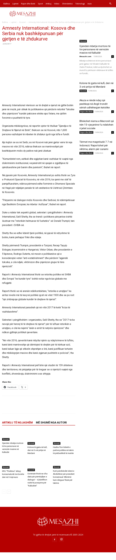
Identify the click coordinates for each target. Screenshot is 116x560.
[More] (33, 51)
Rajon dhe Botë (28, 3)
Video (56, 3)
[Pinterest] (19, 51)
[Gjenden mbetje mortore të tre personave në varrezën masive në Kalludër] (13, 435)
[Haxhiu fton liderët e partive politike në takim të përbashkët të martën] (64, 437)
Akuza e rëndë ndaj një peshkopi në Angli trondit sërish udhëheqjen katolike (94, 104)
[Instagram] (61, 539)
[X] (12, 51)
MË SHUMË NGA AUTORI (51, 422)
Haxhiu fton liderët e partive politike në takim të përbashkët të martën (63, 450)
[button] (110, 3)
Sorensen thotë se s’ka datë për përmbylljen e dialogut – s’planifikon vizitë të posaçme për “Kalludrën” (37, 480)
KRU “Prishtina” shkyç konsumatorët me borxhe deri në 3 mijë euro (13, 474)
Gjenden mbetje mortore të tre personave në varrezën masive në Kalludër (94, 49)
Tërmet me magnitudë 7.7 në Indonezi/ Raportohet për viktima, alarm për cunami (95, 145)
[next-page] (9, 492)
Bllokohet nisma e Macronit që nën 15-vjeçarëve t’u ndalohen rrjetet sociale (96, 125)
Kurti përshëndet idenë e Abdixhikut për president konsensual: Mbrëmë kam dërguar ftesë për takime (63, 477)
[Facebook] (5, 51)
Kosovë (22, 22)
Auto (89, 3)
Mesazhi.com (85, 56)
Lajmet (15, 3)
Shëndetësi (67, 3)
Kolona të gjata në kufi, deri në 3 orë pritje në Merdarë (37, 450)
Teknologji (80, 3)
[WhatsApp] (26, 51)
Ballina (6, 3)
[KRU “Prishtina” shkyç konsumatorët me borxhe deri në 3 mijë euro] (13, 462)
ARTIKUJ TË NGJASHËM (17, 422)
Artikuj (48, 3)
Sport (40, 3)
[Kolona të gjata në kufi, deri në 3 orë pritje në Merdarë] (38, 437)
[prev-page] (4, 492)
